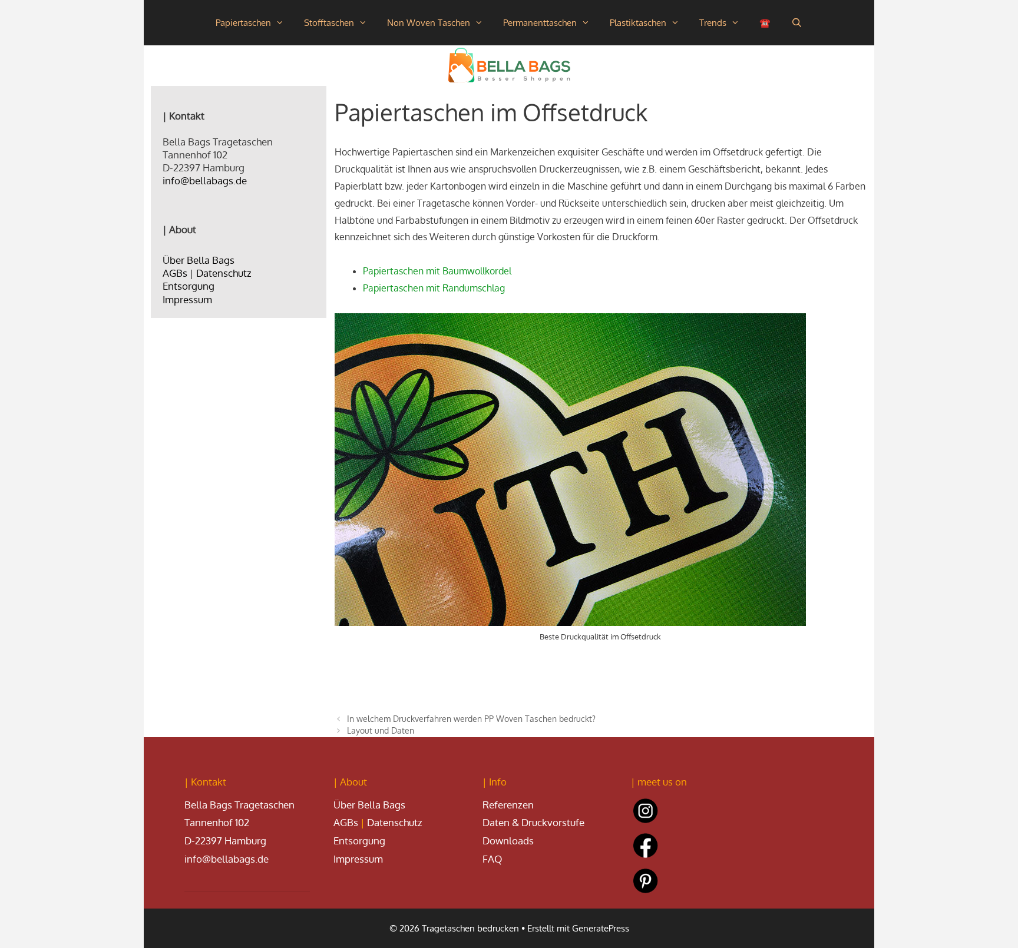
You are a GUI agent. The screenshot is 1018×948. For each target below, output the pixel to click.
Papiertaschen (243, 22)
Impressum (187, 299)
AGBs (175, 273)
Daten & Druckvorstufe (533, 822)
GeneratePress (600, 928)
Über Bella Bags (198, 260)
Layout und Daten (380, 730)
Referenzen (508, 804)
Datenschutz (224, 273)
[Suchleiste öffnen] (796, 22)
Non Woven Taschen (428, 22)
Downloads (508, 840)
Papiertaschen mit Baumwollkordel (437, 271)
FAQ (492, 859)
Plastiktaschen (638, 22)
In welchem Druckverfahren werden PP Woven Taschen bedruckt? (471, 719)
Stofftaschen (329, 22)
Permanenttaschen (540, 22)
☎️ (765, 22)
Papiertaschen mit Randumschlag (434, 288)
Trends (712, 22)
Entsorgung (188, 286)
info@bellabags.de (205, 180)
